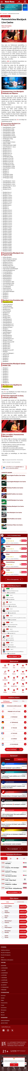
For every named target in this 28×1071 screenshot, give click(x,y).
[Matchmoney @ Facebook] (3, 1030)
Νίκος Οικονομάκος (6, 26)
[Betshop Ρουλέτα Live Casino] (4, 489)
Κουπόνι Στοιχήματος (5, 955)
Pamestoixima (20, 459)
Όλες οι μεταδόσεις (13, 892)
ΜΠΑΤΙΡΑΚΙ (3, 965)
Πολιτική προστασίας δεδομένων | (10, 1056)
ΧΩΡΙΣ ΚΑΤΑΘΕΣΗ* (5, 1020)
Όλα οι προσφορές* (12, 849)
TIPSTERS (3, 962)
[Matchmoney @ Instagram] (7, 1030)
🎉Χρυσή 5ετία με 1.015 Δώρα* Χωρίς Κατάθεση (14, 796)
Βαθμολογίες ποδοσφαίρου (7, 959)
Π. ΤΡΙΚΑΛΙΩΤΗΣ (5, 606)
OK (14, 1064)
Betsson (3, 1014)
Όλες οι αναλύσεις (13, 749)
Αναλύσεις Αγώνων (5, 950)
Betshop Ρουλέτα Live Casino (15, 487)
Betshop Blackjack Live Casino (15, 506)
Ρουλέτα (4, 462)
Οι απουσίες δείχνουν (11, 604)
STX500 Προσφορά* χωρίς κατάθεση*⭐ (12, 767)
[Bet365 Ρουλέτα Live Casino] (4, 495)
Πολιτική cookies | (22, 1056)
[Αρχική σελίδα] (0, 13)
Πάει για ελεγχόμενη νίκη (11, 624)
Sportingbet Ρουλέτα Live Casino (16, 475)
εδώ (18, 119)
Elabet (7, 554)
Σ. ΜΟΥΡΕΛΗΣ (4, 613)
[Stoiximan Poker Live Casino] (4, 526)
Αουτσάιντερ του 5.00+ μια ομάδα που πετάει (16, 617)
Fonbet (8, 570)
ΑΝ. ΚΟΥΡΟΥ (4, 633)
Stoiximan (8, 538)
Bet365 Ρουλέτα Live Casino (14, 494)
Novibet (8, 546)
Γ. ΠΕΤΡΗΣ (4, 599)
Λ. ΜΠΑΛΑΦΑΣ (5, 626)
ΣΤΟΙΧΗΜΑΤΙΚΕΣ (5, 992)
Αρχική (2, 957)
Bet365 (2, 1012)
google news (19, 466)
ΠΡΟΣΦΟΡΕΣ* (4, 1017)
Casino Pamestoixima (15, 462)
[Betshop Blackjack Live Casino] (4, 508)
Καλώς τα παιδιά (9, 597)
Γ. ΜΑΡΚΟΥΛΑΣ (5, 619)
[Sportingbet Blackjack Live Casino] (4, 483)
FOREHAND (3, 989)
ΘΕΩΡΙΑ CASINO (5, 13)
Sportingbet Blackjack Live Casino (16, 481)
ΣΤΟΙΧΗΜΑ (3, 947)
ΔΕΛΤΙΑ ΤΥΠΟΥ (4, 1023)
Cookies (15, 1062)
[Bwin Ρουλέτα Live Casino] (4, 520)
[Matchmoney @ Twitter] (12, 1030)
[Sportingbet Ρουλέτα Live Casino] (4, 477)
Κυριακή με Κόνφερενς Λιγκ (12, 590)
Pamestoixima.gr (10, 562)
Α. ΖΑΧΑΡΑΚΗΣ (4, 646)
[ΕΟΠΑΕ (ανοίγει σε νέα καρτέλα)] (17, 1051)
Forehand (3, 640)
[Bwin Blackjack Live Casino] (4, 514)
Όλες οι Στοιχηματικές (13, 579)
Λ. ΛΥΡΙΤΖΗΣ (4, 592)
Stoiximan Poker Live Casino (15, 525)
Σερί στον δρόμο (10, 644)
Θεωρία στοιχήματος (5, 952)
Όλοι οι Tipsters (12, 656)
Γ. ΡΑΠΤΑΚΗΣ (4, 653)
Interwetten (4, 1007)
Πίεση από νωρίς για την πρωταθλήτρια (14, 651)
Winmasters (3, 1010)
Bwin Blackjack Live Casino (14, 512)
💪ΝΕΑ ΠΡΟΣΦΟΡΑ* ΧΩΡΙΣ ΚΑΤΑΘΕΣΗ (11, 844)
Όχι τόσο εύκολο (10, 638)
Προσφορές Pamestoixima (10, 459)
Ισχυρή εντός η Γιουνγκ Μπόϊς (12, 611)
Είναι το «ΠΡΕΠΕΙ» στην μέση (12, 631)
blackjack (9, 462)
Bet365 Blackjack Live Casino (15, 500)
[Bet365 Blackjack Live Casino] (4, 501)
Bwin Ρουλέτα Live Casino (14, 518)
